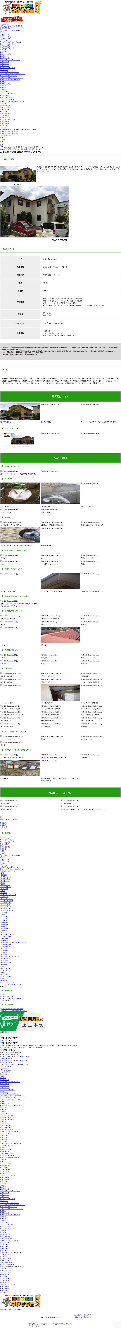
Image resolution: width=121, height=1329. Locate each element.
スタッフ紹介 (4, 92)
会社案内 (3, 82)
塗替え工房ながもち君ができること (12, 101)
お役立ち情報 (4, 95)
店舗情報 (3, 90)
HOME (2, 1076)
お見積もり (4, 125)
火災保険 (3, 103)
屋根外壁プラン (5, 1117)
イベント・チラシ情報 (7, 119)
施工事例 (3, 56)
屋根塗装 (3, 52)
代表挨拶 (3, 86)
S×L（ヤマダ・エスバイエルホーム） (12, 74)
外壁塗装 (3, 50)
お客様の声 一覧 (5, 1149)
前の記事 (3, 823)
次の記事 (3, 825)
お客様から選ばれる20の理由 (10, 80)
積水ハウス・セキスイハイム (10, 30)
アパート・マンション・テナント (11, 78)
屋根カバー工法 (5, 54)
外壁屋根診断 (4, 109)
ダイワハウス (4, 32)
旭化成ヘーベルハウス (7, 68)
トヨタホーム (4, 34)
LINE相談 (3, 127)
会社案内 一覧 (4, 84)
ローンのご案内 (5, 107)
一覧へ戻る (4, 827)
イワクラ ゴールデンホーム (9, 72)
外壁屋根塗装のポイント (8, 28)
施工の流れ (4, 111)
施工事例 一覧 (4, 58)
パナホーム (4, 40)
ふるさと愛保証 (5, 113)
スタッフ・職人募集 (7, 93)
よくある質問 (4, 115)
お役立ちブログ (5, 117)
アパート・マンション (7, 44)
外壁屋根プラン (5, 46)
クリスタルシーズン (7, 97)
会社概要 (3, 88)
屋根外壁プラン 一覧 (7, 1119)
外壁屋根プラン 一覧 (7, 48)
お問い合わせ (4, 121)
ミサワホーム (4, 36)
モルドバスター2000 (7, 99)
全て (2, 837)
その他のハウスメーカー (8, 76)
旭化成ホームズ (5, 38)
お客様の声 (4, 1147)
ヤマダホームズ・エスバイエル (10, 42)
